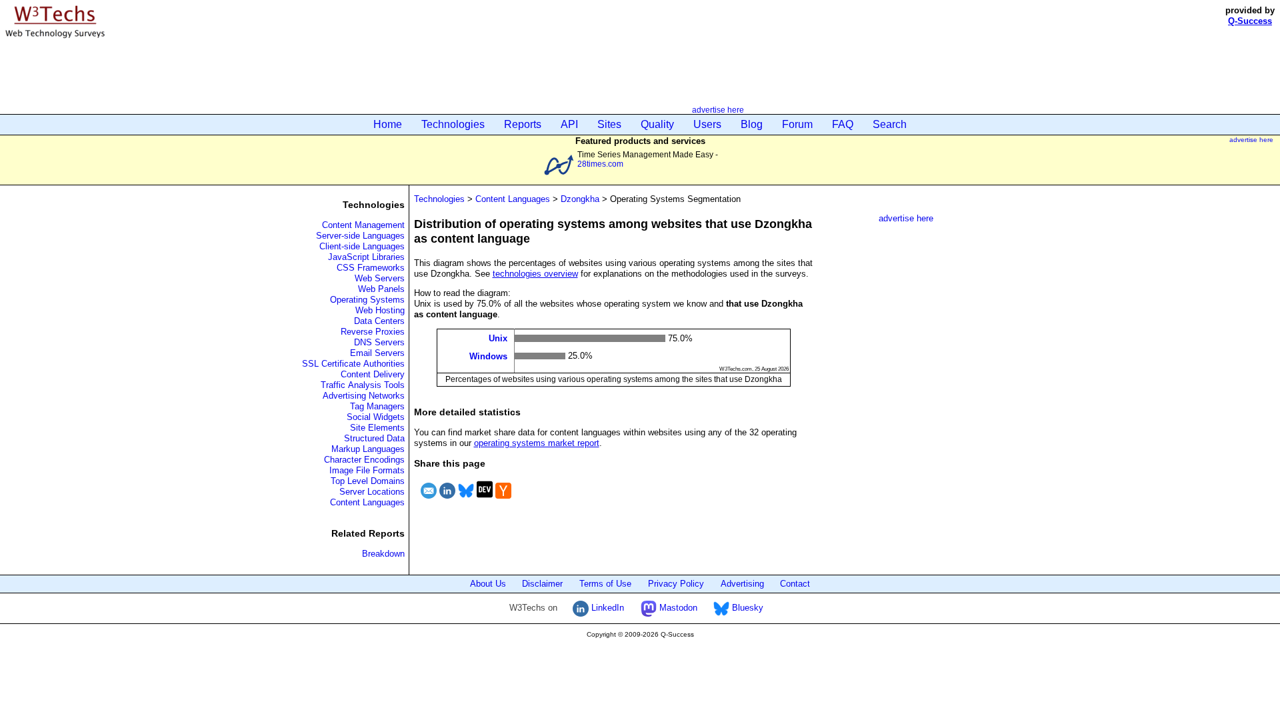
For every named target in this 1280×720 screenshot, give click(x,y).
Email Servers (377, 353)
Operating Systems (367, 300)
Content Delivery (373, 374)
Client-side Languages (362, 246)
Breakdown (383, 554)
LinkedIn (606, 608)
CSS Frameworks (371, 268)
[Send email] (428, 500)
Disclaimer (542, 584)
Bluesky (746, 608)
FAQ (842, 124)
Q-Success (1250, 21)
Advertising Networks (364, 396)
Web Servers (380, 278)
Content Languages (367, 502)
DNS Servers (379, 342)
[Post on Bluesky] (466, 500)
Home (387, 124)
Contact (795, 584)
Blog (752, 124)
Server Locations (372, 492)
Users (707, 124)
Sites (609, 124)
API (569, 124)
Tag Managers (377, 406)
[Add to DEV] (484, 500)
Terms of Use (605, 584)
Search (890, 124)
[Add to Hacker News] (503, 500)
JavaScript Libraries (366, 257)
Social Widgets (376, 417)
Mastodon (677, 608)
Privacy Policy (676, 584)
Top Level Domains (368, 481)
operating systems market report (536, 443)
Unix (498, 338)
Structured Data (374, 438)
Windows (488, 356)
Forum (797, 124)
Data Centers (379, 321)
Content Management (363, 225)
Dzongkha (580, 199)
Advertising (742, 584)
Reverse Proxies (373, 332)
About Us (488, 584)
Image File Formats (367, 470)
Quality (657, 124)
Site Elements (377, 428)
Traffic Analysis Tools (363, 385)
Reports (522, 124)
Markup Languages (368, 449)
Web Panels (381, 289)
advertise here (718, 109)
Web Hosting (380, 310)
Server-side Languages (360, 236)
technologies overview (535, 274)
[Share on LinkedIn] (447, 500)
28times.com (600, 163)
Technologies (453, 124)
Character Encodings (364, 460)
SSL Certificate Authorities (353, 364)
